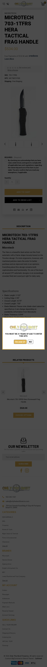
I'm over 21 (20, 342)
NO (30, 342)
